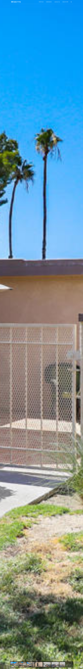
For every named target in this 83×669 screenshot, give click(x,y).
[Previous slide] (68, 664)
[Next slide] (70, 664)
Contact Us (57, 1)
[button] (14, 664)
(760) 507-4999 (65, 1)
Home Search (49, 1)
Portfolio (41, 1)
